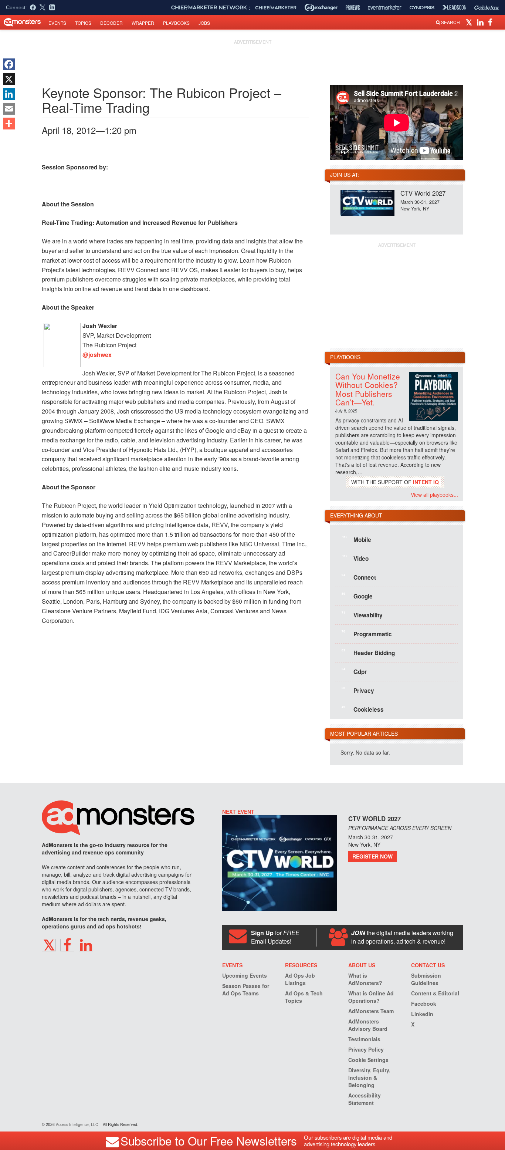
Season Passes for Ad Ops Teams (245, 989)
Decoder (111, 23)
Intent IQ (426, 482)
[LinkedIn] (8, 94)
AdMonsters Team (371, 1011)
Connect (359, 577)
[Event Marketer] (384, 7)
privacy (358, 690)
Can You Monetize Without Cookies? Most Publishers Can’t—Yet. (367, 389)
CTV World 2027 (422, 193)
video (355, 558)
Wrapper (143, 23)
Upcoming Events (244, 975)
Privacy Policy (366, 1049)
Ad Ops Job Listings (300, 979)
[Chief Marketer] (275, 8)
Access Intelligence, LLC (77, 1124)
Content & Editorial (435, 993)
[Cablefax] (486, 8)
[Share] (8, 123)
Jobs (204, 23)
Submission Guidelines (426, 979)
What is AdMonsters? (365, 979)
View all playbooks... (434, 494)
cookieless (363, 709)
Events (57, 23)
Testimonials (364, 1039)
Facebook (423, 1003)
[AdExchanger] (321, 7)
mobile (356, 539)
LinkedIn (422, 1014)
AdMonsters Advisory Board (367, 1025)
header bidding (368, 652)
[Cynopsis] (422, 7)
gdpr (354, 671)
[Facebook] (8, 64)
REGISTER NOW (372, 856)
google (357, 595)
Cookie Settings (368, 1059)
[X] (8, 79)
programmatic (367, 633)
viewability (362, 614)
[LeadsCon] (454, 7)
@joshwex (97, 354)
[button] (470, 21)
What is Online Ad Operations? (371, 996)
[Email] (8, 108)
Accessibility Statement (364, 1099)
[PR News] (353, 7)
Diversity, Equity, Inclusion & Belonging (369, 1077)
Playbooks (176, 23)
